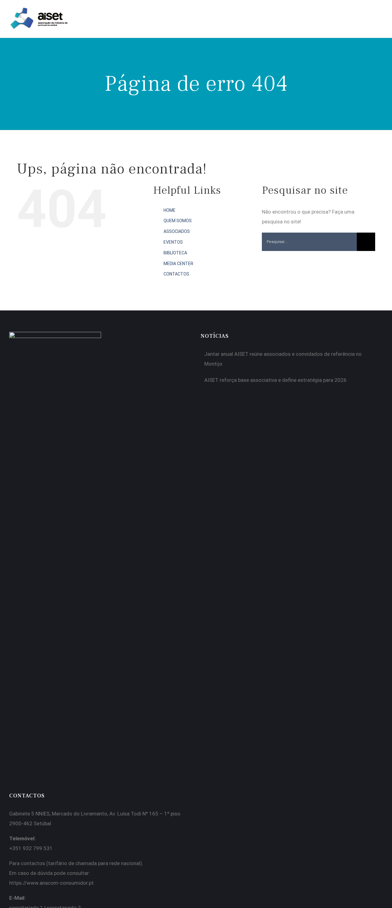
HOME (169, 210)
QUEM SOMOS (178, 220)
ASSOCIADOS (177, 231)
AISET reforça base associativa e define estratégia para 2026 (275, 380)
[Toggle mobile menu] (380, 14)
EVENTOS (173, 242)
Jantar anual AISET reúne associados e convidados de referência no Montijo (283, 359)
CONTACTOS (176, 274)
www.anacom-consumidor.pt (60, 883)
